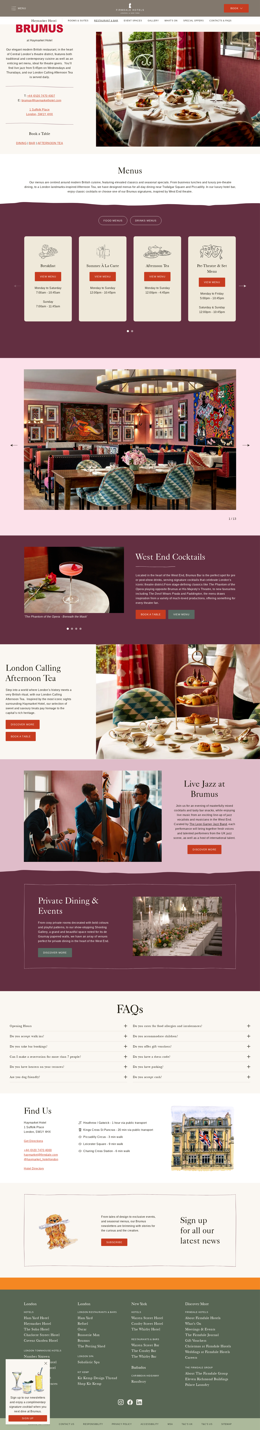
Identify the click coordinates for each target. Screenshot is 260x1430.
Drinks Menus (145, 220)
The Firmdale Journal (202, 1335)
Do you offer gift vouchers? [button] (152, 1046)
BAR (32, 143)
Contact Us (66, 1424)
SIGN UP (27, 1418)
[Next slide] (242, 286)
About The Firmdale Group (206, 1373)
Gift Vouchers (196, 1340)
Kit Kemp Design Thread (97, 1378)
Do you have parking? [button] (148, 1066)
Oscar (82, 1329)
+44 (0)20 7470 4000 (38, 1150)
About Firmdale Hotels (203, 1318)
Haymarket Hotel (44, 20)
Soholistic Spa (89, 1362)
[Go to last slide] (14, 445)
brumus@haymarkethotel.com (41, 100)
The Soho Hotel (36, 1329)
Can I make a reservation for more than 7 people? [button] (45, 1056)
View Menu (48, 276)
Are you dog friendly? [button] (25, 1077)
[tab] (132, 331)
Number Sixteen (37, 1356)
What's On (171, 20)
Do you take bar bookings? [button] (29, 1046)
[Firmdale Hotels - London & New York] (130, 8)
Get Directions (33, 1140)
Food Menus (112, 220)
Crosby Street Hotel (147, 1323)
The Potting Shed (91, 1346)
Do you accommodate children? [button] (155, 1036)
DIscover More (55, 952)
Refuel (83, 1323)
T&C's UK (187, 1424)
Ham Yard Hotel (36, 1318)
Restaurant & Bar (106, 20)
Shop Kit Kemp (90, 1383)
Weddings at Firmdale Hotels (207, 1352)
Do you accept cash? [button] (147, 1077)
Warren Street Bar (145, 1345)
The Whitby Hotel (145, 1329)
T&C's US (206, 1424)
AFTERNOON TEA (50, 143)
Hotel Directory (34, 1168)
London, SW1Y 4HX (39, 114)
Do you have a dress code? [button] (152, 1056)
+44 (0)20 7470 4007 (41, 95)
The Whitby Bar (143, 1356)
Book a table (21, 736)
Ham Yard (85, 1318)
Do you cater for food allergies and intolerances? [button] (167, 1026)
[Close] (45, 1363)
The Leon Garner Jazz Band (208, 824)
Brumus (84, 1340)
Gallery (153, 20)
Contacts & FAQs (220, 20)
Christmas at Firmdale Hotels (208, 1346)
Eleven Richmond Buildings (206, 1379)
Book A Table (151, 614)
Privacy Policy (122, 1424)
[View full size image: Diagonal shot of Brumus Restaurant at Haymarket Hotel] (130, 439)
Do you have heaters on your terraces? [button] (37, 1066)
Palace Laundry (197, 1384)
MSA (170, 1424)
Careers (191, 1357)
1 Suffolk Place (39, 109)
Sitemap (226, 1424)
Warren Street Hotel (147, 1318)
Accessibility (150, 1424)
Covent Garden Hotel (41, 1340)
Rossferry (138, 1381)
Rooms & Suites (78, 20)
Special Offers (193, 20)
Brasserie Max (89, 1335)
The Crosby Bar (143, 1351)
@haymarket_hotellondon (41, 1159)
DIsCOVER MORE (22, 724)
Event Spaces (133, 20)
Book (234, 8)
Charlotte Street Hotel (41, 1335)
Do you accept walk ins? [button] (27, 1036)
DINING (21, 143)
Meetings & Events (200, 1329)
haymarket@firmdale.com (41, 1154)
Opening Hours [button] (21, 1026)
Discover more (204, 849)
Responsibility (93, 1424)
